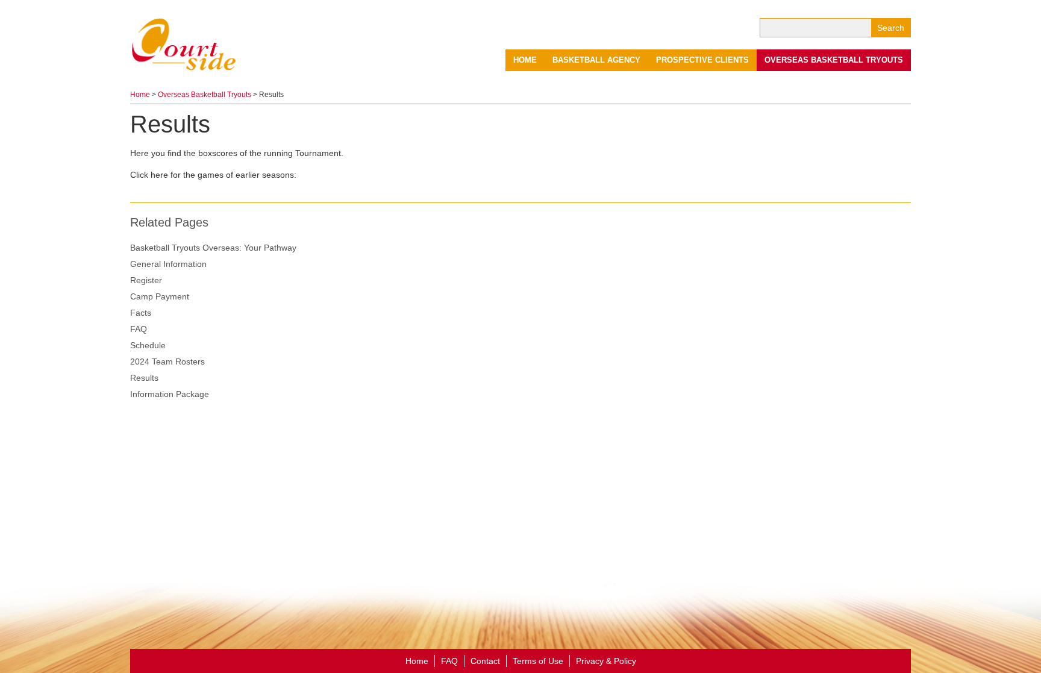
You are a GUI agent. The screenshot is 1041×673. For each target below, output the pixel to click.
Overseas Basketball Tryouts (833, 59)
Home (525, 59)
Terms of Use (538, 661)
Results (144, 378)
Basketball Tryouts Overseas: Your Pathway (213, 247)
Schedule (148, 345)
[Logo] (184, 43)
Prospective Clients (702, 59)
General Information (168, 264)
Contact (485, 661)
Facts (140, 313)
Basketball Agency (596, 59)
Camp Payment (159, 296)
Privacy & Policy (606, 661)
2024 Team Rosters (167, 361)
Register (146, 280)
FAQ (138, 329)
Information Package (169, 394)
